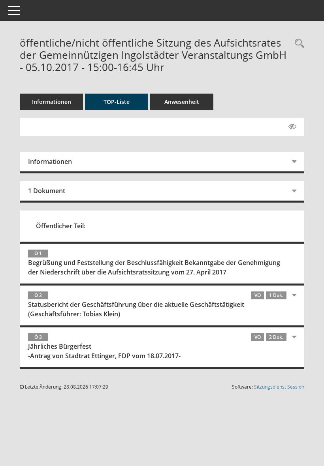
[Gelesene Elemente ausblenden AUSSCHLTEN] (292, 127)
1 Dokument (46, 190)
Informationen (51, 101)
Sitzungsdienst (279, 386)
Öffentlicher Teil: (60, 226)
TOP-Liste (117, 101)
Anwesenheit (181, 101)
